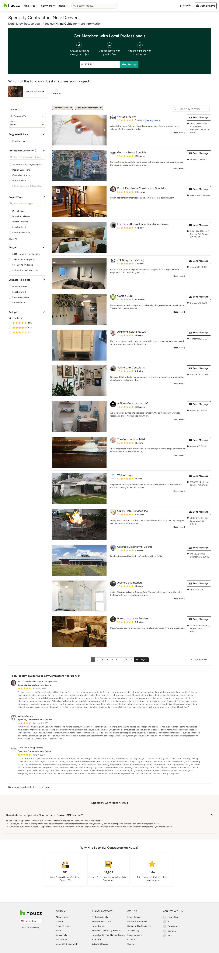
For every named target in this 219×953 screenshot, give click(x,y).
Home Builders (19, 180)
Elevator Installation (21, 232)
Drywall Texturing (20, 221)
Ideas (61, 5)
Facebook (172, 926)
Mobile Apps (61, 939)
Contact (131, 939)
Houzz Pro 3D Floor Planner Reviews (108, 935)
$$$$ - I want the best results (26, 254)
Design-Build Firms (21, 170)
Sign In (130, 944)
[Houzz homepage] (11, 5)
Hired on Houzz (19, 141)
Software (46, 5)
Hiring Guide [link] (63, 23)
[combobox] (94, 6)
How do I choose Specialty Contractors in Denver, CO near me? (44, 815)
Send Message (200, 117)
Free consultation (20, 297)
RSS (170, 935)
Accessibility (133, 930)
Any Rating (17, 318)
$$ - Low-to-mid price (22, 265)
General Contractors (22, 175)
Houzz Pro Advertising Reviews (106, 930)
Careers (59, 921)
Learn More (44, 787)
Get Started (129, 64)
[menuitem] (30, 5)
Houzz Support (134, 935)
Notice (68, 926)
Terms (59, 930)
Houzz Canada (134, 917)
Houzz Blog (173, 917)
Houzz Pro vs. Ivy (99, 926)
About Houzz (62, 917)
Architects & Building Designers (27, 164)
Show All (13, 239)
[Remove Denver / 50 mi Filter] (71, 107)
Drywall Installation (21, 216)
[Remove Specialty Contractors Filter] (101, 107)
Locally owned (19, 292)
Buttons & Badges (100, 944)
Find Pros (29, 5)
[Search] (74, 6)
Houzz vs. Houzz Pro (101, 921)
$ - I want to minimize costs (25, 270)
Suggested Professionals (139, 926)
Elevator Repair (19, 227)
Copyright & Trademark (66, 944)
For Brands (97, 939)
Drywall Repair (19, 211)
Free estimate (18, 302)
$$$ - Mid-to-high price (23, 259)
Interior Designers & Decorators (27, 186)
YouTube (172, 931)
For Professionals (100, 917)
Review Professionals (137, 921)
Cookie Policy (62, 935)
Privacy (59, 926)
